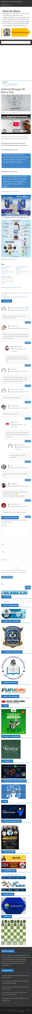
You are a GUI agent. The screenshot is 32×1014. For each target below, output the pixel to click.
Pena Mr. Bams (13, 1009)
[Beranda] (3, 83)
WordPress (22, 1011)
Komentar (4, 525)
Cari (2, 584)
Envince (28, 1009)
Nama (3, 544)
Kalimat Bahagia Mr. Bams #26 (18, 297)
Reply (28, 322)
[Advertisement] (16, 62)
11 (22, 112)
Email (3, 552)
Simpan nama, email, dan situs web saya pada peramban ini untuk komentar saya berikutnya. (13, 571)
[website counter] (14, 592)
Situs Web (4, 559)
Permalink (25, 310)
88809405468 (5, 1)
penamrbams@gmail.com (17, 1)
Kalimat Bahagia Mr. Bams (14, 287)
